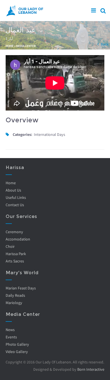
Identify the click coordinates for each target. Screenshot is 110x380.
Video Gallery (17, 351)
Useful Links (16, 197)
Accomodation (18, 239)
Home (10, 46)
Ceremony (14, 231)
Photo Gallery (17, 344)
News (10, 329)
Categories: (22, 134)
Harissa (15, 167)
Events (11, 336)
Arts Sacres (15, 261)
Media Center (26, 46)
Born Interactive (90, 369)
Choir (10, 246)
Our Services (21, 216)
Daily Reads (15, 295)
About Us (13, 190)
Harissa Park (16, 253)
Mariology (14, 302)
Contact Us (15, 204)
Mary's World (22, 272)
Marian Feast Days (21, 288)
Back (105, 44)
